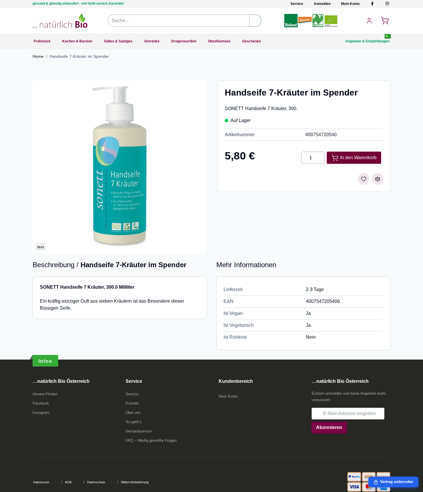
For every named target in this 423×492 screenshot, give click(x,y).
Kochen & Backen (77, 41)
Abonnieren (329, 427)
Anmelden (322, 4)
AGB (68, 482)
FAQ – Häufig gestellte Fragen (151, 440)
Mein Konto (350, 4)
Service (296, 4)
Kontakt (132, 403)
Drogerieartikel (183, 41)
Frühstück (42, 41)
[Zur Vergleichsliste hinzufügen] (377, 179)
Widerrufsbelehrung (135, 482)
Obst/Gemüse (219, 41)
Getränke (152, 41)
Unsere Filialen (45, 394)
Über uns (133, 412)
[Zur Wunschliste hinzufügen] (364, 179)
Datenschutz (96, 482)
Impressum (41, 482)
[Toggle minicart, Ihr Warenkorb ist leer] (385, 20)
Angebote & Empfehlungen (367, 41)
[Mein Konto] (369, 20)
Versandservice (138, 431)
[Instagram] (387, 3)
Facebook (41, 403)
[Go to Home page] (60, 20)
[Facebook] (372, 3)
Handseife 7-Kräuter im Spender (79, 56)
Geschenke (251, 41)
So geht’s (134, 422)
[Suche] (255, 21)
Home (38, 56)
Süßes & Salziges (118, 41)
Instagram (41, 412)
